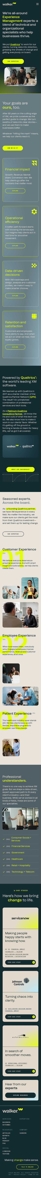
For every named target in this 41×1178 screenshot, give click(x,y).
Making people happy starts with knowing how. (18, 937)
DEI (10, 1174)
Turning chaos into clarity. (19, 998)
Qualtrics (15, 44)
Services (7, 1119)
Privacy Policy (20, 1174)
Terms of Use (33, 1174)
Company (23, 1130)
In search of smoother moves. (18, 1053)
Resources (7, 1130)
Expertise (25, 1119)
